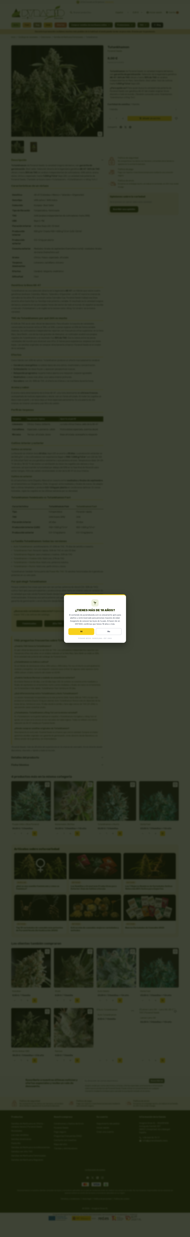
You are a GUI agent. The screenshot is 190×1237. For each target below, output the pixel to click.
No (108, 631)
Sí (81, 631)
